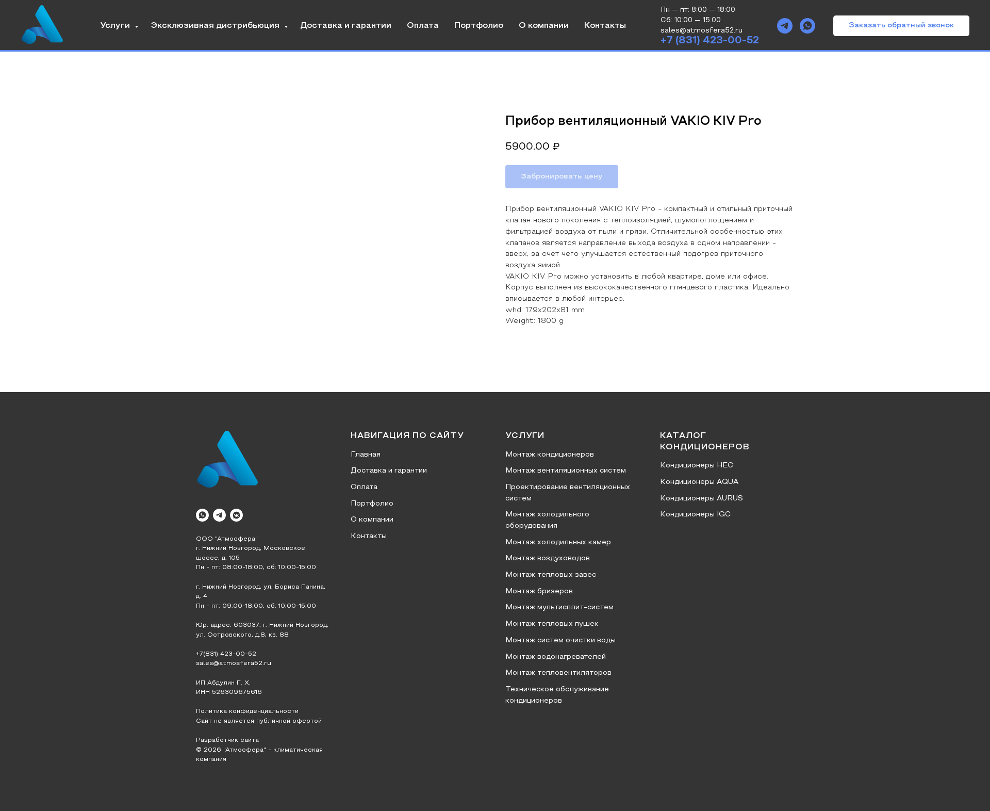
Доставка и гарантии (345, 25)
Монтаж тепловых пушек (552, 624)
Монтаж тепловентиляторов (558, 673)
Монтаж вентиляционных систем (565, 470)
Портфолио (478, 25)
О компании (544, 25)
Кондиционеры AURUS (701, 498)
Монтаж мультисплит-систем (559, 607)
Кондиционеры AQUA (699, 482)
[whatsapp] (807, 26)
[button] (901, 25)
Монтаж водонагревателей (555, 657)
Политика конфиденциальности (247, 711)
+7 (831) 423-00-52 (710, 40)
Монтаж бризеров (539, 591)
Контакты (605, 25)
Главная (366, 454)
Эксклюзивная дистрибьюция (216, 25)
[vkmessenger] (236, 515)
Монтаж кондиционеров (549, 454)
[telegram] (785, 26)
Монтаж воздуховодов (547, 558)
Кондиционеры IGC (695, 514)
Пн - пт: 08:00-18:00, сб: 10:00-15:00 (256, 567)
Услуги (116, 25)
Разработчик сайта (227, 740)
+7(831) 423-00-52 (226, 654)
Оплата (423, 25)
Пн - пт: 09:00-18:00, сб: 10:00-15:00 (256, 606)
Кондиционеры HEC (696, 465)
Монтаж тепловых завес (550, 575)
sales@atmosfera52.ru (233, 663)
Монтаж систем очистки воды (560, 640)
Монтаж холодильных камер (558, 542)
